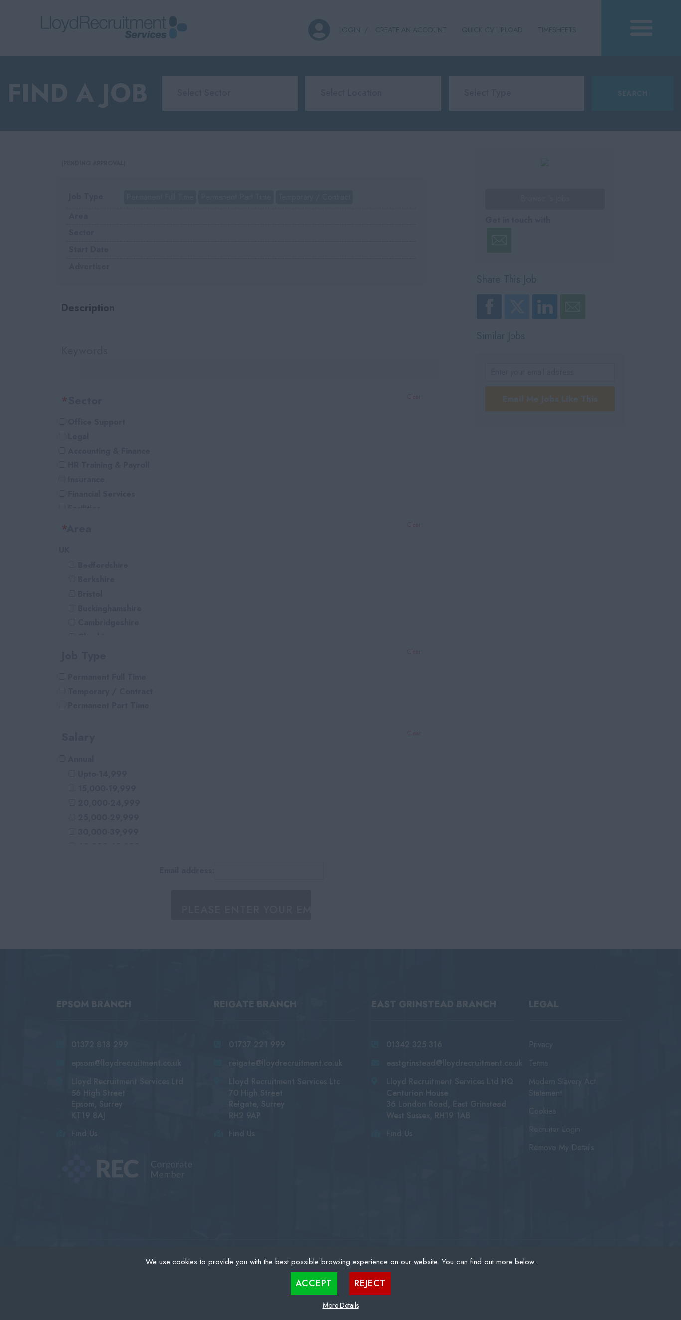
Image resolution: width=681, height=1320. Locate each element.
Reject (370, 1283)
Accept (314, 1283)
